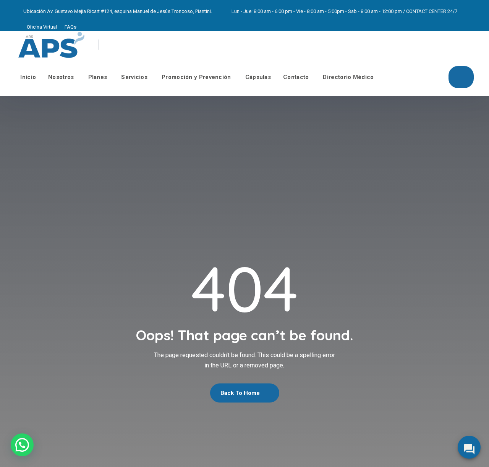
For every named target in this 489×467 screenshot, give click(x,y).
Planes (97, 77)
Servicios (134, 77)
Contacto (296, 77)
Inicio (28, 77)
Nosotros (61, 77)
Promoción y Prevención (196, 77)
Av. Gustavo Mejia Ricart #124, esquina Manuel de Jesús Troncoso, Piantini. (129, 11)
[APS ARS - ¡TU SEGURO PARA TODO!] (51, 44)
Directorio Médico (348, 77)
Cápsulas (258, 77)
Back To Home (240, 393)
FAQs (70, 27)
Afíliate (461, 77)
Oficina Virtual (42, 27)
